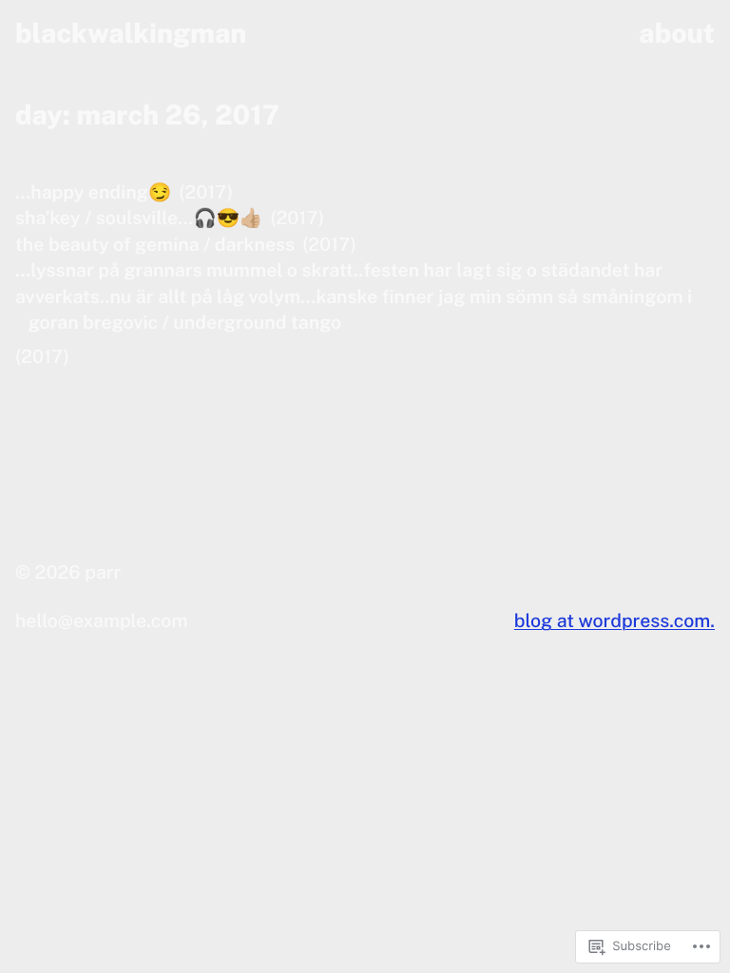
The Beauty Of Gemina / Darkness (155, 245)
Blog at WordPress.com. (614, 621)
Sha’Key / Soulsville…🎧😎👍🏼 (138, 218)
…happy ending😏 (93, 192)
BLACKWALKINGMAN (130, 33)
